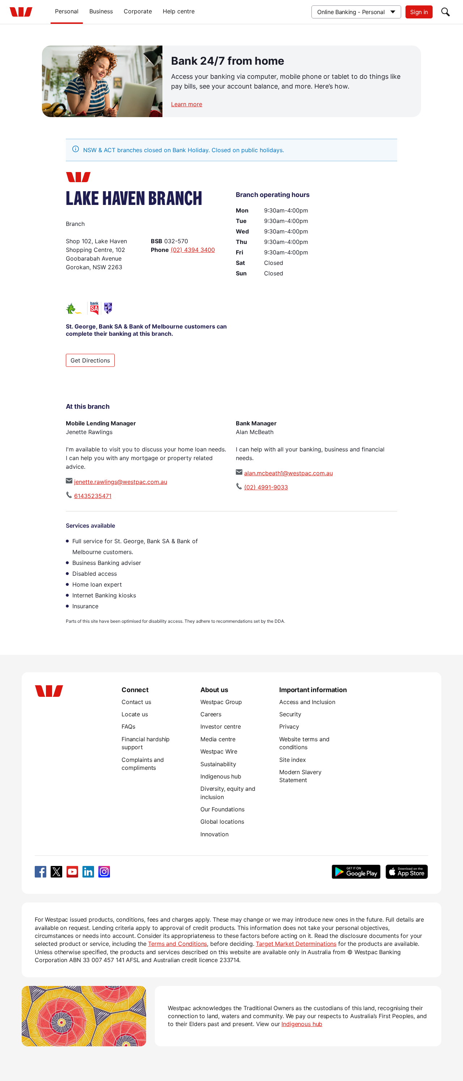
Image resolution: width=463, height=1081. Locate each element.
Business (101, 11)
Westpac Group (221, 701)
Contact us (136, 701)
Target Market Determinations (296, 943)
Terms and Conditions (177, 943)
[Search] (445, 12)
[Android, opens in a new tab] (356, 872)
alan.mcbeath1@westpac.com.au (288, 473)
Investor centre (220, 726)
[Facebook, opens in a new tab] (40, 872)
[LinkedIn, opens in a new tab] (88, 872)
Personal (66, 11)
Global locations (222, 821)
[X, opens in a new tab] (56, 872)
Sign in (419, 12)
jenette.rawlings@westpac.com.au (120, 481)
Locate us (135, 714)
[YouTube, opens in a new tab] (72, 872)
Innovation (214, 834)
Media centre (217, 739)
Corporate (138, 11)
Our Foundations (222, 809)
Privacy (289, 726)
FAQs (128, 726)
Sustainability (218, 764)
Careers (210, 714)
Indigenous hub (220, 776)
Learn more (186, 104)
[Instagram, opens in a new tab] (104, 872)
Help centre (179, 11)
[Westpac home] (21, 12)
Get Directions (90, 360)
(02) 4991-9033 (266, 487)
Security (290, 714)
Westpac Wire (218, 751)
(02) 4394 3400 (193, 249)
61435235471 (92, 495)
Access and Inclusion (307, 701)
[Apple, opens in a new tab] (406, 872)
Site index (292, 759)
